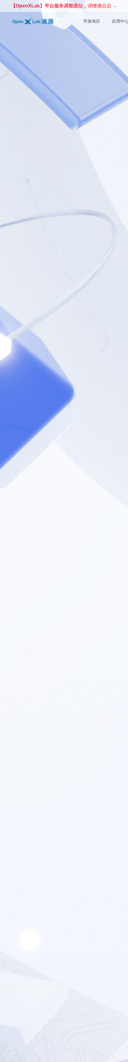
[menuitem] (91, 21)
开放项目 (91, 21)
